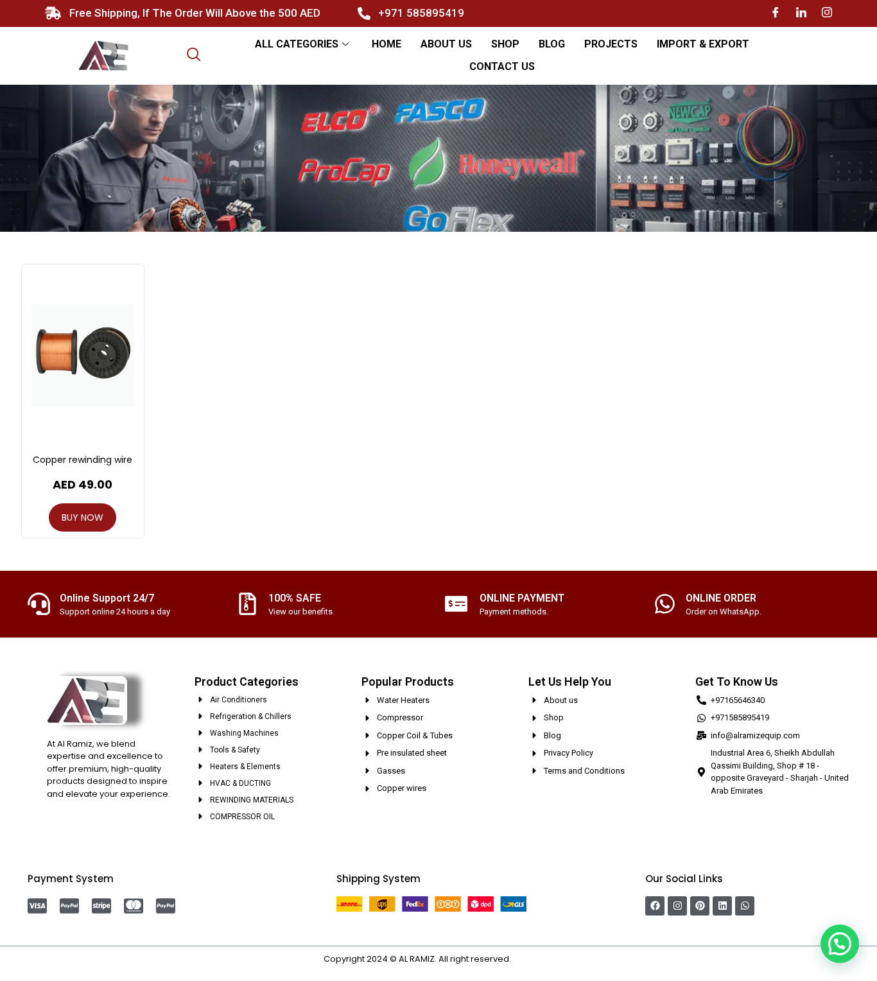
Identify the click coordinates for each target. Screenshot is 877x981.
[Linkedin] (722, 906)
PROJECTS (611, 44)
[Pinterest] (699, 906)
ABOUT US (446, 44)
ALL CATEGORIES (296, 44)
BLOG (552, 44)
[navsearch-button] (194, 55)
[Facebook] (775, 13)
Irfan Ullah (533, 959)
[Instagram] (827, 13)
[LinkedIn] (801, 13)
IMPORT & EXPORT (703, 44)
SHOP (505, 44)
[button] (840, 944)
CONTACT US (502, 66)
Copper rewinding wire (82, 459)
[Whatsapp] (744, 906)
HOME (386, 44)
